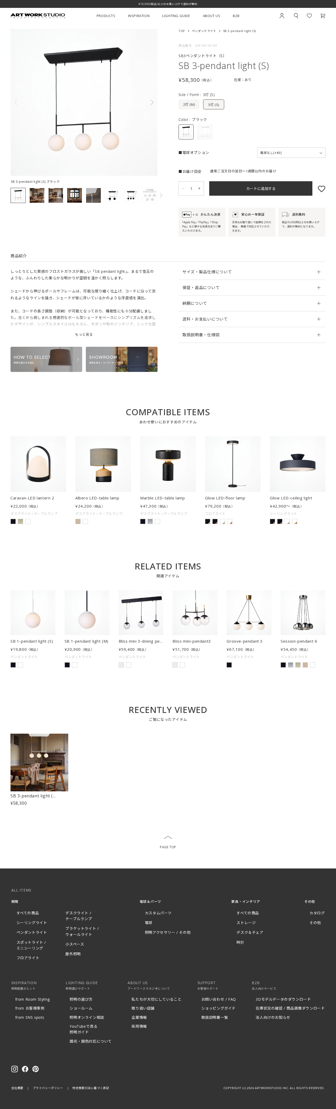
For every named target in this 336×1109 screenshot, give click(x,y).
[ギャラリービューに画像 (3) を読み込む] (56, 195)
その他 (315, 922)
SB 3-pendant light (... (33, 796)
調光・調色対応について (91, 1041)
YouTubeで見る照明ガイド (83, 1029)
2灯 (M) (189, 104)
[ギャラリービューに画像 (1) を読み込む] (18, 195)
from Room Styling (32, 999)
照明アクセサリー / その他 (168, 932)
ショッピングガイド (218, 1008)
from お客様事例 (30, 1008)
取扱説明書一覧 (214, 1017)
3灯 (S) (213, 104)
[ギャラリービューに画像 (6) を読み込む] (112, 195)
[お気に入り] (319, 188)
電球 (149, 922)
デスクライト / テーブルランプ (78, 915)
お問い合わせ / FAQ (218, 999)
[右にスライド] (121, 102)
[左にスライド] (47, 102)
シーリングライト (32, 922)
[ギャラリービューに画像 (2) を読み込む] (37, 195)
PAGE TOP (168, 847)
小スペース (74, 944)
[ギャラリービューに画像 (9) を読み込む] (150, 195)
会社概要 (17, 1088)
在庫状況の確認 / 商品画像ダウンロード (290, 1008)
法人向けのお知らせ (273, 1017)
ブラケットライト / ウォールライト (82, 931)
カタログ (317, 912)
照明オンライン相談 (87, 1017)
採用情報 (139, 1026)
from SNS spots (29, 1017)
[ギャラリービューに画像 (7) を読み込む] (131, 195)
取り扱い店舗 (143, 1008)
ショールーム (81, 1008)
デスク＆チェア (250, 932)
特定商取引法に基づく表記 (90, 1088)
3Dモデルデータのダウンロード (283, 999)
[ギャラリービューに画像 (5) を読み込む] (93, 195)
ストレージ (246, 922)
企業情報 (139, 1017)
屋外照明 (73, 953)
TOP (181, 31)
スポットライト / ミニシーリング (31, 945)
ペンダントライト (204, 31)
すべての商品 (28, 912)
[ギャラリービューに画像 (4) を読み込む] (74, 195)
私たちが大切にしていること (156, 999)
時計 (240, 942)
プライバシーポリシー (48, 1088)
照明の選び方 (81, 999)
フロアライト (28, 957)
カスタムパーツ (158, 912)
